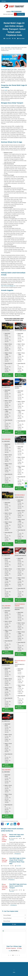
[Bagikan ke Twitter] (8, 824)
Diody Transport (19, 54)
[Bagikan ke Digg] (11, 824)
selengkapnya (17, 853)
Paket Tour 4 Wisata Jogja (14, 946)
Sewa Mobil (21, 38)
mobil (5, 90)
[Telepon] (26, 486)
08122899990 (16, 11)
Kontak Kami (21, 14)
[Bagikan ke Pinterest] (18, 824)
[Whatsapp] (26, 483)
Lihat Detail (15, 937)
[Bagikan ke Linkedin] (15, 824)
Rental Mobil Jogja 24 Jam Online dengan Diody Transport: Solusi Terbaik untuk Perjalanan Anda (14, 29)
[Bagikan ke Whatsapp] (5, 824)
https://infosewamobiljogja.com (8, 285)
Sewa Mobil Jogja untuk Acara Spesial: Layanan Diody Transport (17, 886)
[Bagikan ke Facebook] (2, 824)
